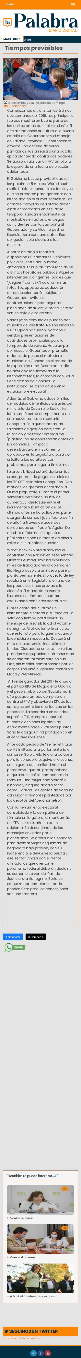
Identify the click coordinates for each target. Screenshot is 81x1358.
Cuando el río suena (22, 1257)
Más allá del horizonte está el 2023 (32, 1296)
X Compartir (35, 937)
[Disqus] (40, 1006)
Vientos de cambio (22, 1218)
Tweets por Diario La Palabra (21, 1338)
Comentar (17, 105)
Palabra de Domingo (49, 103)
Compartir (13, 937)
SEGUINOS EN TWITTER (33, 1331)
